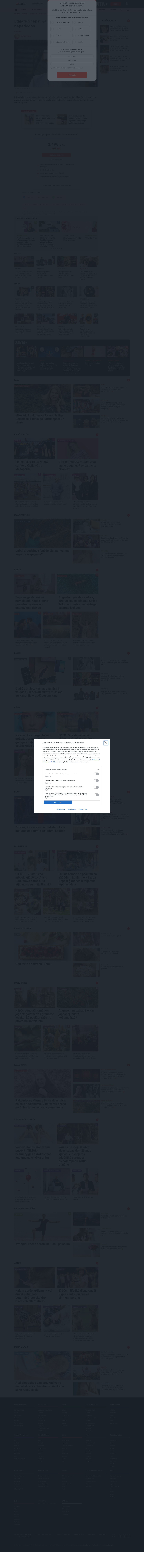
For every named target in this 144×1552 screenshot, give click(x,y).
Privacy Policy (83, 809)
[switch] (96, 774)
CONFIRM (58, 802)
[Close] (106, 743)
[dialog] (72, 776)
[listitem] (72, 770)
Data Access (72, 809)
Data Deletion (61, 809)
